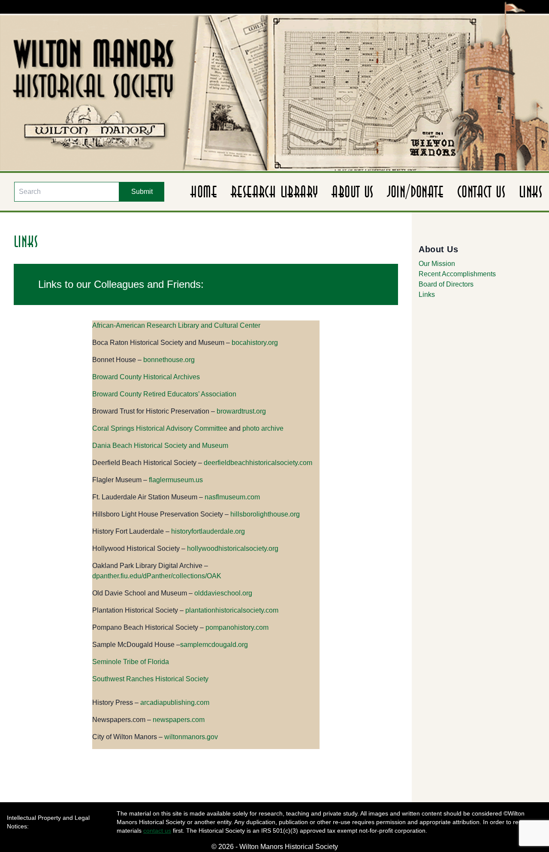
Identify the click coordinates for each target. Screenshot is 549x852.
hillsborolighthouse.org (265, 514)
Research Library (274, 191)
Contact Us (481, 191)
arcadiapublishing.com (174, 702)
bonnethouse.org (169, 359)
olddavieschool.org (223, 593)
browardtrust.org (241, 411)
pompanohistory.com (236, 627)
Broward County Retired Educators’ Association (164, 394)
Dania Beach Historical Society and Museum (160, 445)
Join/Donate (415, 191)
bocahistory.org (255, 342)
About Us (352, 191)
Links (530, 191)
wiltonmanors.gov (191, 736)
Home (203, 191)
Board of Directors (446, 284)
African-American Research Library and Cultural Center (176, 325)
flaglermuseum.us (176, 479)
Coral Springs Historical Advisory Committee (159, 428)
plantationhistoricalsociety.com (231, 610)
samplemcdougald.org (214, 644)
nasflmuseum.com (232, 497)
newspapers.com (179, 719)
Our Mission (437, 263)
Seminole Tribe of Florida (130, 661)
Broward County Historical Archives (146, 377)
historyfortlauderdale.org (208, 531)
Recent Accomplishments (457, 274)
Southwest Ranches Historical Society (150, 679)
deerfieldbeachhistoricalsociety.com (258, 462)
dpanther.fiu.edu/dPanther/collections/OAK (156, 576)
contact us (157, 830)
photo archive (263, 428)
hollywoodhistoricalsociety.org (232, 548)
